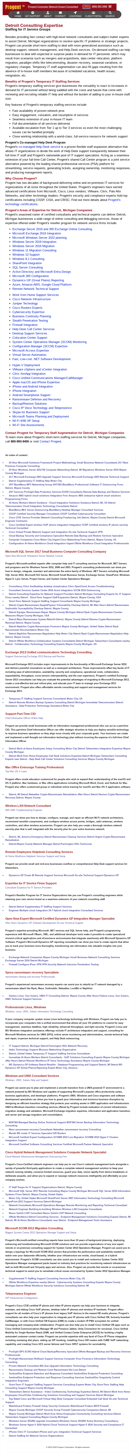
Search (110, 15)
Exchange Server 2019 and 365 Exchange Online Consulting (52, 229)
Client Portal (93, 15)
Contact (60, 15)
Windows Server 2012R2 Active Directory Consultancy (89, 1421)
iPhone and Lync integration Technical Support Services (70, 1432)
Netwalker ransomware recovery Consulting (77, 1129)
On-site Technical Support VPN (86, 532)
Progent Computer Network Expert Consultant (53, 6)
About (47, 15)
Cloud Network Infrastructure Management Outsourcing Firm (36, 1156)
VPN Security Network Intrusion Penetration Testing (70, 964)
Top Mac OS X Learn (16, 771)
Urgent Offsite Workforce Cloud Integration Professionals (97, 543)
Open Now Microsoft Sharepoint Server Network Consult (34, 556)
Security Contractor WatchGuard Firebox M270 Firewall (79, 1406)
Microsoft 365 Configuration (30, 276)
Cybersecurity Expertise (28, 312)
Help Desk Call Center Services (33, 329)
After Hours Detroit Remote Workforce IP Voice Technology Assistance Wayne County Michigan (57, 1060)
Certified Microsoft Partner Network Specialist (88, 1144)
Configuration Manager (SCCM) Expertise (39, 346)
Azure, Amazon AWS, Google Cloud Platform (42, 284)
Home (18, 15)
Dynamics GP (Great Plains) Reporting (38, 280)
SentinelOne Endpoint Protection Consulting (98, 1373)
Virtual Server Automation (29, 355)
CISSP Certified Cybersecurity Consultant (83, 513)
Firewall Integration (25, 325)
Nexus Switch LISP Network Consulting (64, 1213)
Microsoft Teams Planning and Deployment (40, 416)
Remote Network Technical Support (35, 289)
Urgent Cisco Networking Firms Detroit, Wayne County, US (84, 539)
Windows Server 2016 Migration (33, 246)
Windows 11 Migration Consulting (34, 250)
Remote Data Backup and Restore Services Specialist (94, 535)
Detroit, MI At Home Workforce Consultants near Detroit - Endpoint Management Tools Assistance (58, 1220)
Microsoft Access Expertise (30, 350)
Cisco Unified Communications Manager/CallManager (47, 378)
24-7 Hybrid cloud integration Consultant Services (76, 910)
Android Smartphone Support (31, 395)
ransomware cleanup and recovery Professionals (30, 976)
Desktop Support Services (29, 333)
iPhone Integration (24, 391)
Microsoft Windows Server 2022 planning (39, 237)
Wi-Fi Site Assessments (28, 425)
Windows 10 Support (26, 254)
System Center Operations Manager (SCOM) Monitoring (49, 342)
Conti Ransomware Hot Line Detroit (66, 1369)
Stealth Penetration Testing (30, 320)
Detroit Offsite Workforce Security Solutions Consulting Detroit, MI (52, 1285)
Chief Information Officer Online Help (24, 718)
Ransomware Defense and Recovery (36, 399)
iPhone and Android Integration (32, 386)
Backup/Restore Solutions (29, 403)
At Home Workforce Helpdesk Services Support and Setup (35, 856)
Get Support (32, 15)
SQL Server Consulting (27, 267)
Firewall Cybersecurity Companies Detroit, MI (86, 1410)
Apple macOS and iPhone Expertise (36, 382)
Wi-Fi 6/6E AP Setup (25, 420)
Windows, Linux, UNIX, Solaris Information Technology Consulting (39, 1011)
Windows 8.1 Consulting (28, 259)
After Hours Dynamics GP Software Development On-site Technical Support (44, 923)
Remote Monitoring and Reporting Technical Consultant (96, 1205)
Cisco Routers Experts (27, 307)
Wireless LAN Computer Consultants (82, 1209)
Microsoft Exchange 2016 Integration (36, 233)
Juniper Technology (25, 303)
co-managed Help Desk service (39, 146)
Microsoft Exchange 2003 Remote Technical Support (100, 477)
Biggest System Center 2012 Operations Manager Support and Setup (40, 1232)
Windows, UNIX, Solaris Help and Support (26, 1080)
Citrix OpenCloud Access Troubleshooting (91, 586)
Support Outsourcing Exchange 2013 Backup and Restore (35, 656)
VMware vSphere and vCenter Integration (39, 369)
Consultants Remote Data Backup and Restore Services (99, 492)
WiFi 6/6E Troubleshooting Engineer (23, 810)
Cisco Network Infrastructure (31, 299)
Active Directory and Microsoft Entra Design (41, 271)
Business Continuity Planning (31, 316)
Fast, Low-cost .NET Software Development (41, 359)
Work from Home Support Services (35, 295)
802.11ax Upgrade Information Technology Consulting (69, 1366)
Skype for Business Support (30, 412)
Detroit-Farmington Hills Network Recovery (64, 1046)
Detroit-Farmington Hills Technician (72, 844)
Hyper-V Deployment (26, 365)
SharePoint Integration (27, 263)
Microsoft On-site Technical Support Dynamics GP (91, 875)
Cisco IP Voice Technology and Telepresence (42, 408)
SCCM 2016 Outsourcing (86, 590)
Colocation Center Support (29, 337)
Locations (75, 15)
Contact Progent (50, 441)
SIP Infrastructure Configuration (21, 1298)
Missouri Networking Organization (57, 1049)
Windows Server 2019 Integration (34, 241)
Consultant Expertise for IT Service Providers (28, 887)
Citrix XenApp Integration (29, 373)
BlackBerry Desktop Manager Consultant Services (76, 510)
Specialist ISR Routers (53, 1133)
